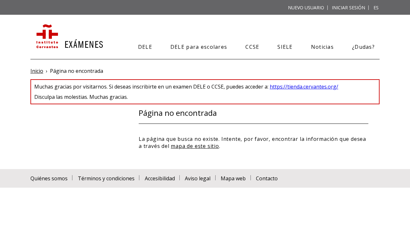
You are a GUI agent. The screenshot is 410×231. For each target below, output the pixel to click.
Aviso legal (197, 178)
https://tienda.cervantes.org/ (304, 86)
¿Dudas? (363, 46)
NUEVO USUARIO (306, 7)
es (376, 7)
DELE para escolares (198, 46)
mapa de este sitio (195, 146)
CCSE (252, 46)
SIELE (284, 46)
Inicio (36, 70)
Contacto (267, 178)
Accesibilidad (160, 178)
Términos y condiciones (106, 178)
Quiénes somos (49, 178)
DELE (145, 46)
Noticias (322, 46)
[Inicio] (69, 36)
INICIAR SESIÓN (348, 7)
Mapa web (233, 178)
